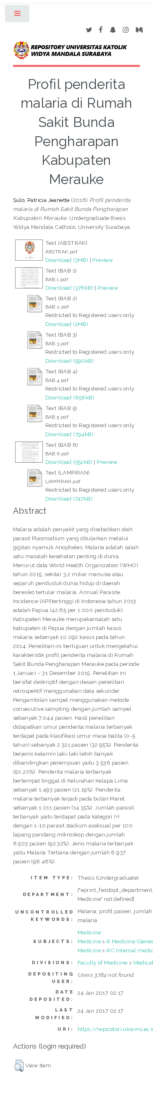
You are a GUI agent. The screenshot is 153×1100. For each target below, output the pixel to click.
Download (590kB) (69, 360)
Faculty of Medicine (103, 962)
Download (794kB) (69, 434)
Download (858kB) (69, 397)
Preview (102, 260)
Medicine (89, 932)
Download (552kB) (69, 462)
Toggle (17, 15)
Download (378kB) (69, 287)
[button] (19, 1066)
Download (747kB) (69, 498)
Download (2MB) (67, 324)
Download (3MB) (67, 260)
